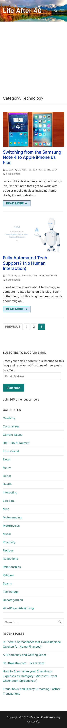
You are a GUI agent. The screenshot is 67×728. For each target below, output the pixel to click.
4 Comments (12, 280)
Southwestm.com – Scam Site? (23, 663)
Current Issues (12, 434)
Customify (33, 721)
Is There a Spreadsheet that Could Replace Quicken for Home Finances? (32, 644)
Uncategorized (13, 600)
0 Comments (12, 174)
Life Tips (8, 500)
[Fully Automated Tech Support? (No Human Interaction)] (33, 235)
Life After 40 (22, 11)
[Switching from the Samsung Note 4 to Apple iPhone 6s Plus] (33, 129)
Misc (6, 509)
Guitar (7, 476)
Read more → (17, 203)
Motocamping (12, 517)
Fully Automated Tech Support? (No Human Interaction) (25, 263)
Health (7, 484)
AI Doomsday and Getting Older (24, 655)
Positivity (9, 542)
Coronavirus (11, 426)
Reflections (10, 558)
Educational (11, 451)
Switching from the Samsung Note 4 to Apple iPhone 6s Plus (32, 157)
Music (7, 534)
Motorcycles (11, 525)
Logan (9, 169)
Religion (8, 575)
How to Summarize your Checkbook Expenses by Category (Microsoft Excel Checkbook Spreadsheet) (30, 676)
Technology (50, 169)
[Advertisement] (33, 57)
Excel (6, 459)
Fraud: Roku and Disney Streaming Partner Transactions (31, 691)
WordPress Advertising (18, 608)
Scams (7, 583)
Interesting (10, 492)
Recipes (8, 550)
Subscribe (13, 388)
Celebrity (9, 418)
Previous (12, 326)
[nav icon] (62, 11)
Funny (7, 467)
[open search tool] (55, 10)
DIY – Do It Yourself (16, 443)
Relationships (12, 567)
